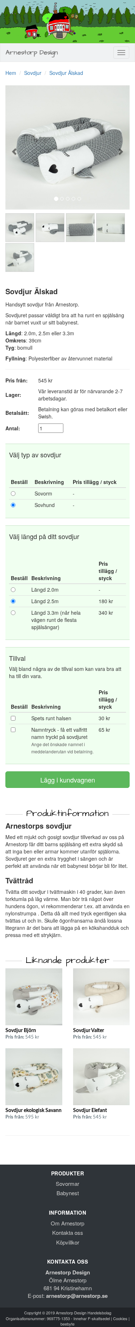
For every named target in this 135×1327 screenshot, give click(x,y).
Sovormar (67, 1183)
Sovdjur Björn (20, 1030)
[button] (14, 147)
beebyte (67, 1324)
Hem (10, 72)
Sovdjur (32, 72)
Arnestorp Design (32, 52)
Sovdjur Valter (88, 1030)
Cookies (120, 1318)
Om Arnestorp (67, 1223)
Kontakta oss (67, 1232)
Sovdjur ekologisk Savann (33, 1110)
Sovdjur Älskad (66, 72)
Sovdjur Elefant (90, 1110)
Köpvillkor (67, 1242)
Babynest (68, 1193)
